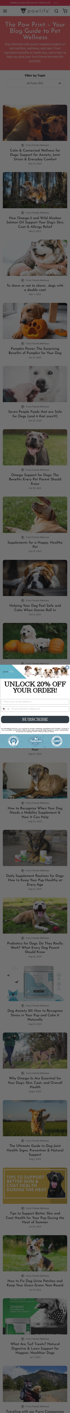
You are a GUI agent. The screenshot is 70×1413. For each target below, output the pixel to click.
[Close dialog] (67, 667)
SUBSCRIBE (35, 719)
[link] (35, 672)
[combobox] (5, 709)
